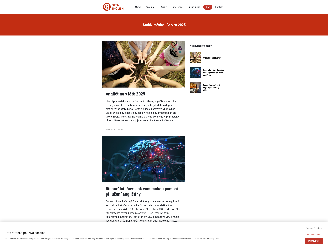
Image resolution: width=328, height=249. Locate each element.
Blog (208, 7)
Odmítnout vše (313, 234)
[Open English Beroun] (113, 7)
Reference (177, 7)
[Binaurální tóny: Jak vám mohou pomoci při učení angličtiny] (195, 72)
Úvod (138, 7)
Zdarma (150, 7)
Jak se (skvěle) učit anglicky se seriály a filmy (211, 87)
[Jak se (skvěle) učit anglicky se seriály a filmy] (195, 87)
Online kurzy (194, 7)
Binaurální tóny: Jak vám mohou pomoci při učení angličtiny (213, 73)
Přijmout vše (313, 241)
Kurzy (164, 7)
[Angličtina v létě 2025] (195, 57)
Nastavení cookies (314, 228)
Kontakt (219, 7)
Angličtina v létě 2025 (125, 94)
